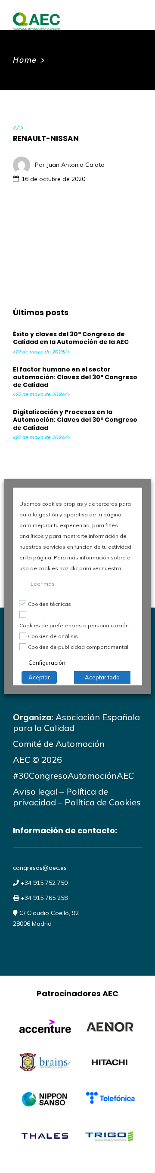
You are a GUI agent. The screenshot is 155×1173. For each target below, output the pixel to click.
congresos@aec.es (40, 868)
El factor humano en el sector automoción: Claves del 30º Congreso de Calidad (75, 377)
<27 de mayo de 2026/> (41, 352)
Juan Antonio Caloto (75, 164)
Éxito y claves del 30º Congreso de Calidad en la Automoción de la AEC (71, 338)
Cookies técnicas (49, 604)
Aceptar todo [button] (102, 677)
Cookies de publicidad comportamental (78, 647)
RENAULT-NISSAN (46, 138)
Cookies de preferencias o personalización (74, 625)
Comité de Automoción (59, 743)
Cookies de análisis (53, 636)
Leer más (43, 583)
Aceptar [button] (39, 677)
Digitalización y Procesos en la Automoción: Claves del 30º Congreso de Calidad (75, 420)
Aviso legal (35, 791)
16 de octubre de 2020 (53, 179)
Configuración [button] (46, 662)
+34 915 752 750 (43, 883)
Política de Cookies (103, 802)
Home (25, 60)
